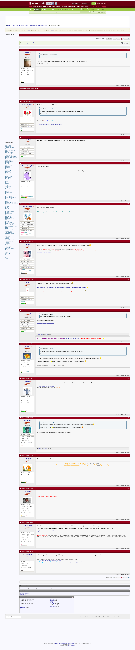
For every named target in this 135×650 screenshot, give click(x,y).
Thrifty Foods (8, 246)
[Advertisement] (49, 94)
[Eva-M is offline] (27, 63)
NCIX (6, 207)
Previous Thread (71, 582)
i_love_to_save (27, 104)
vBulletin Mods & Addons (69, 643)
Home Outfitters (9, 180)
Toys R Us (7, 247)
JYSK (6, 187)
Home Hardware (9, 178)
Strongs (7, 238)
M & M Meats (8, 196)
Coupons (49, 6)
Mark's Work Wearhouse (10, 197)
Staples (7, 237)
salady (28, 282)
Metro (6, 201)
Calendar (36, 12)
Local (92, 9)
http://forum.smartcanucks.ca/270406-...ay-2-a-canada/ (49, 124)
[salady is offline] (27, 290)
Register (103, 3)
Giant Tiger (7, 171)
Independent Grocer (9, 185)
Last (127, 38)
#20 (128, 203)
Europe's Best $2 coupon (31, 43)
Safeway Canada (9, 229)
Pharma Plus (8, 216)
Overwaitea (7, 210)
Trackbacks (53, 606)
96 (28, 78)
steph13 (28, 140)
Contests (64, 6)
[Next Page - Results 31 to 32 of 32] (125, 39)
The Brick (7, 243)
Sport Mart (7, 236)
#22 (128, 279)
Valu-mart (7, 253)
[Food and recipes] (98, 6)
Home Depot (8, 177)
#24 (128, 343)
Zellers (6, 258)
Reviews (74, 6)
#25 (128, 378)
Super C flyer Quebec (10, 239)
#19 (128, 162)
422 (28, 512)
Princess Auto (8, 220)
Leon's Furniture (9, 190)
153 (28, 442)
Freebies (58, 6)
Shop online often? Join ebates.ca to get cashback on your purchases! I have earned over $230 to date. (62, 287)
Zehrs (6, 257)
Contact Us (82, 616)
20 (28, 267)
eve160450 (28, 554)
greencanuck (27, 525)
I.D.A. (6, 181)
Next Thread (79, 582)
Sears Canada (8, 232)
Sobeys (7, 234)
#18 (128, 136)
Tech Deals (43, 6)
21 (28, 299)
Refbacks (22, 609)
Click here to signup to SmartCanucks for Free (29, 88)
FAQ (31, 12)
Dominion (7, 158)
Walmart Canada (9, 254)
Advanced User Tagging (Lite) (60, 643)
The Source (8, 244)
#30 (128, 551)
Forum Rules (52, 611)
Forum (37, 9)
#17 (128, 101)
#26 (128, 417)
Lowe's (6, 195)
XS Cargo (7, 256)
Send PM (117, 85)
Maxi (6, 200)
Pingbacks (22, 607)
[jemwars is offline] (27, 356)
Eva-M (27, 53)
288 (28, 230)
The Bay (7, 242)
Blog (31, 9)
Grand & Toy (8, 172)
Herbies (7, 175)
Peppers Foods (8, 213)
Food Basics (8, 166)
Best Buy (7, 149)
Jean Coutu (8, 186)
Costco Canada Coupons (11, 157)
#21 (128, 241)
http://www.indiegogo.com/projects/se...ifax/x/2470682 (49, 560)
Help (98, 3)
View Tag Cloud (23, 594)
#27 (128, 455)
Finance (70, 6)
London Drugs (8, 192)
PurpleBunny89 (27, 166)
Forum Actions (50, 12)
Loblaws (7, 191)
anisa (28, 244)
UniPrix (7, 249)
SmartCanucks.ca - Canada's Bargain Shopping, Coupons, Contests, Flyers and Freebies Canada (103, 616)
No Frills (7, 208)
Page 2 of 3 (109, 38)
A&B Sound (8, 144)
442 (28, 328)
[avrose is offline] (27, 391)
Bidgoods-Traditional (10, 150)
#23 (128, 309)
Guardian (7, 173)
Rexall (6, 227)
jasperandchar (27, 206)
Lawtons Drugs (8, 188)
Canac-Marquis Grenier (10, 153)
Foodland (7, 167)
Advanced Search (100, 12)
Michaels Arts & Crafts (10, 202)
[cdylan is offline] (27, 500)
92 (28, 406)
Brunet (6, 151)
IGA (6, 182)
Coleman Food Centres (10, 156)
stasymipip (27, 313)
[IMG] (51, 602)
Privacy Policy (124, 616)
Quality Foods (8, 222)
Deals (38, 6)
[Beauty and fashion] (96, 6)
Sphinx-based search (71, 645)
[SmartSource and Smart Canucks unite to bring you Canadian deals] (11, 135)
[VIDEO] (52, 603)
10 (126, 43)
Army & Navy (8, 146)
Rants (78, 6)
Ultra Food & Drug (9, 248)
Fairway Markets (9, 161)
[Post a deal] (104, 6)
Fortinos (7, 168)
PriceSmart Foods (9, 218)
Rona (6, 228)
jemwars (27, 347)
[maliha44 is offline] (27, 467)
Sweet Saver (40, 334)
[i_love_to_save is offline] (27, 113)
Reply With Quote (125, 85)
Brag (84, 9)
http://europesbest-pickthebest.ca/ (45, 323)
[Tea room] (93, 6)
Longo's (7, 193)
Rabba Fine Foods (9, 223)
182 (28, 126)
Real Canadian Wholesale (11, 226)
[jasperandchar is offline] (27, 217)
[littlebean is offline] (27, 430)
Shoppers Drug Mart (9, 233)
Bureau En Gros (9, 152)
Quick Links (59, 12)
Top (72, 9)
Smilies (52, 600)
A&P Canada (8, 145)
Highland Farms (8, 176)
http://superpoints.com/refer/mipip (71, 338)
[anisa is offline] (27, 254)
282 (28, 368)
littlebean (27, 420)
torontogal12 (45, 448)
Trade (102, 9)
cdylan (27, 491)
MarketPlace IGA (9, 198)
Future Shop (8, 170)
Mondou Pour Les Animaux (11, 203)
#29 (128, 522)
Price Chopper (8, 217)
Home (34, 6)
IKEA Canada (8, 183)
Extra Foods (8, 160)
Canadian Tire (8, 155)
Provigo (7, 221)
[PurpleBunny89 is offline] (27, 176)
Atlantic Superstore (9, 147)
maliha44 (46, 334)
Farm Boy (7, 163)
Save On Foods (8, 231)
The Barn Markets (9, 241)
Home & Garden (84, 6)
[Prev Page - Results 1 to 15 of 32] (118, 39)
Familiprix (7, 162)
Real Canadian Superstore (11, 225)
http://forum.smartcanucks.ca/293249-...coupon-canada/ (51, 531)
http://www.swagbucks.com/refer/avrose (46, 386)
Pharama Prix (8, 215)
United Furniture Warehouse (9, 252)
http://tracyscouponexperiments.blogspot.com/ (70, 562)
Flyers (53, 6)
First (115, 38)
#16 (128, 49)
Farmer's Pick (8, 165)
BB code (52, 599)
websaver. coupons (24, 593)
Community (42, 12)
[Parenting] (100, 6)
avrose (27, 381)
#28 (128, 488)
